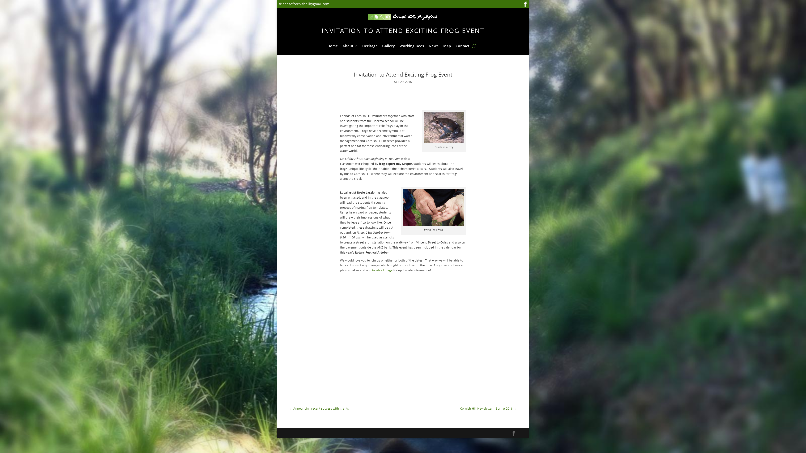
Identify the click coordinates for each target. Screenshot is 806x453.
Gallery (388, 46)
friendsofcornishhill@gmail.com (304, 4)
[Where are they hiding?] (434, 296)
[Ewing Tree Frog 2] (371, 326)
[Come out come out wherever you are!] (434, 338)
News (434, 46)
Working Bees (412, 46)
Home (332, 46)
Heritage (370, 46)
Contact (463, 46)
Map (447, 46)
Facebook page (382, 270)
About (348, 46)
